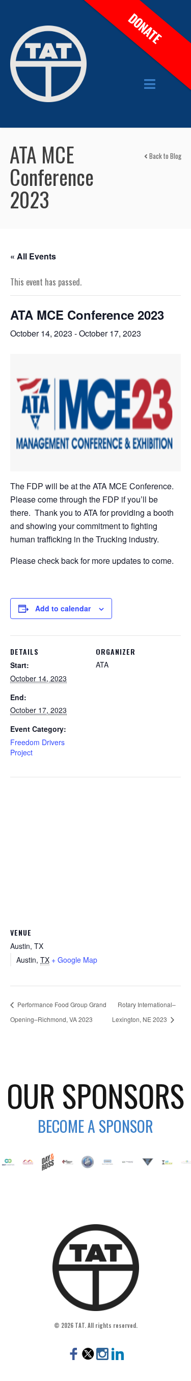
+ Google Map (74, 960)
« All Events (33, 256)
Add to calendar (63, 608)
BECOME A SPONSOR (95, 1125)
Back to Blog (164, 156)
